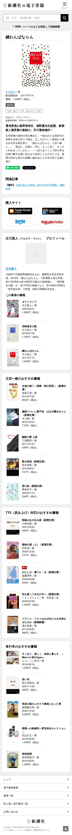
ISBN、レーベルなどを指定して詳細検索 (37, 26)
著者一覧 (8, 795)
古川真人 (10, 91)
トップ (7, 779)
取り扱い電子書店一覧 (15, 803)
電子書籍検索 (10, 787)
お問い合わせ (10, 811)
